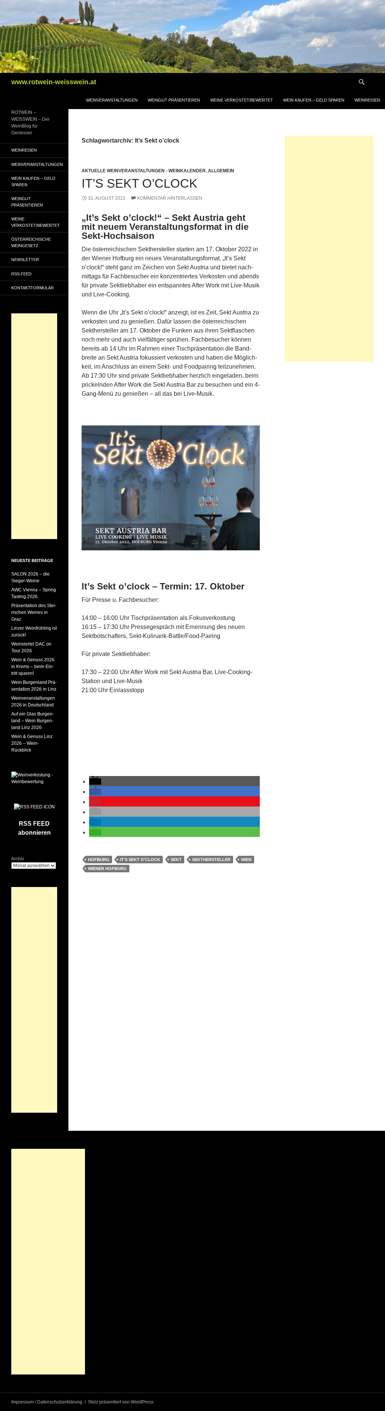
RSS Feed (21, 274)
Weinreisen (367, 100)
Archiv (17, 858)
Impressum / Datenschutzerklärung (46, 1402)
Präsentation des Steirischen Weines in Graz (33, 612)
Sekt (176, 859)
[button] (95, 781)
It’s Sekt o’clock (139, 183)
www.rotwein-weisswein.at (53, 82)
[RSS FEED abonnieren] (34, 806)
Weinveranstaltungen (112, 100)
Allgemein (221, 170)
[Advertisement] (329, 249)
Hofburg (98, 859)
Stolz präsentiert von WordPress (120, 1402)
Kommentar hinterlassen (169, 198)
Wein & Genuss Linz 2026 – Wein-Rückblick (32, 743)
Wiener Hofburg (107, 868)
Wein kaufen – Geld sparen (313, 100)
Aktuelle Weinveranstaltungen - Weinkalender (144, 170)
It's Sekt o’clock (140, 859)
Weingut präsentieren (174, 100)
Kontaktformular (32, 288)
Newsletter (25, 259)
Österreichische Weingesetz (31, 242)
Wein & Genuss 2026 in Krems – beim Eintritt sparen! (33, 666)
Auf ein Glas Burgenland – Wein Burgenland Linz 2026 (32, 720)
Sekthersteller (211, 859)
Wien (246, 859)
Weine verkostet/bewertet (241, 100)
